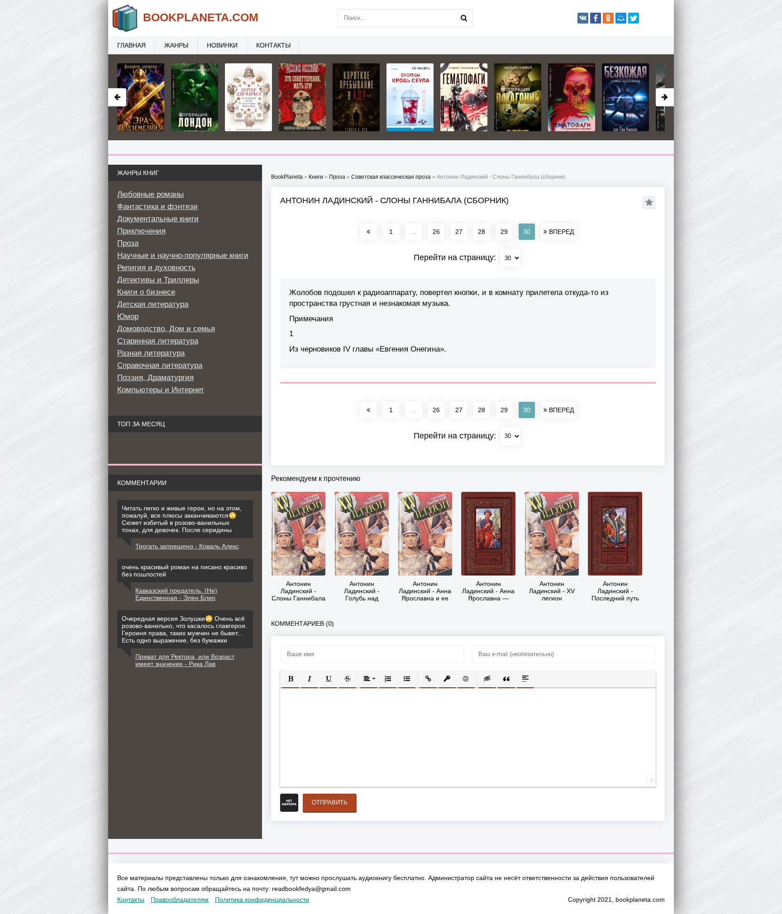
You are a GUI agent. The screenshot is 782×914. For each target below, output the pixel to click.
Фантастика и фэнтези (157, 206)
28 (481, 231)
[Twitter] (633, 18)
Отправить (330, 802)
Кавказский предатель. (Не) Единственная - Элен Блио (176, 594)
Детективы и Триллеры (158, 280)
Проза (127, 243)
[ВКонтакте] (582, 18)
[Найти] (464, 18)
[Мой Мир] (620, 18)
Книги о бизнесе (146, 292)
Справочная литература (159, 365)
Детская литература (152, 304)
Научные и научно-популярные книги (182, 255)
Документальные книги (158, 218)
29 (504, 231)
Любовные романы (150, 194)
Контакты (273, 45)
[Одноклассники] (608, 18)
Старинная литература (157, 341)
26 (436, 231)
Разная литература (151, 353)
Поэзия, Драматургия (155, 377)
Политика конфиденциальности (262, 899)
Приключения (141, 231)
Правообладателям (180, 899)
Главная (131, 45)
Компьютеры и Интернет (160, 390)
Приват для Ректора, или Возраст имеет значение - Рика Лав (184, 660)
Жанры (176, 45)
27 (459, 231)
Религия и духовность (156, 267)
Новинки (222, 45)
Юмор (127, 316)
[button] (290, 678)
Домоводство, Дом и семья (166, 328)
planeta (200, 17)
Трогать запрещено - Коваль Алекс (187, 546)
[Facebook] (595, 18)
